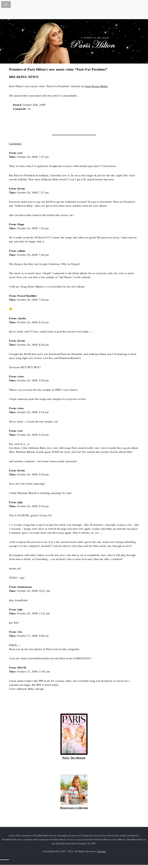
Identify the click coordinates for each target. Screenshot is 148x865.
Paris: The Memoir (74, 757)
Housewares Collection (74, 807)
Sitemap (101, 851)
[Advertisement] (51, 121)
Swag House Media (96, 86)
